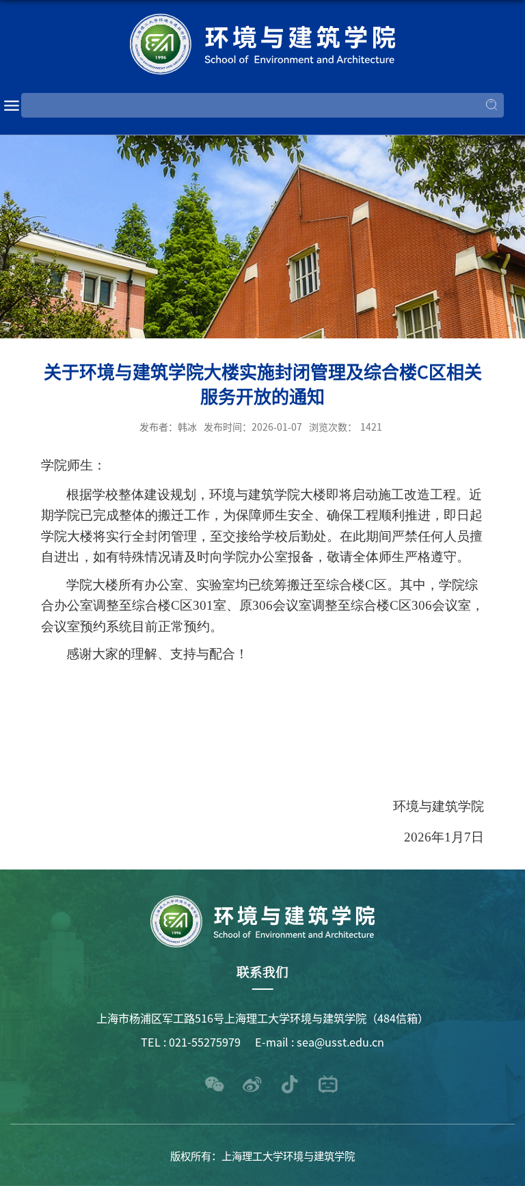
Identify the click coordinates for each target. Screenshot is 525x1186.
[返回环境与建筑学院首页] (262, 44)
